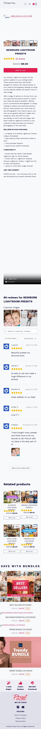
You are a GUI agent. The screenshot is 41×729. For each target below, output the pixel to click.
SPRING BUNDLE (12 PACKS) (20, 630)
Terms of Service (20, 715)
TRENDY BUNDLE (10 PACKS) (20, 671)
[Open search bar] (25, 4)
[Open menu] (29, 4)
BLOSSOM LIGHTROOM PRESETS (11, 507)
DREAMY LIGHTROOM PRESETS (29, 506)
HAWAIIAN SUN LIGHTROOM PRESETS (29, 541)
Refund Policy (20, 721)
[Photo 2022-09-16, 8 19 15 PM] (20, 27)
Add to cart (20, 70)
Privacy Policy (21, 718)
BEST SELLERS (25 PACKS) (20, 605)
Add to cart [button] (11, 518)
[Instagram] (18, 707)
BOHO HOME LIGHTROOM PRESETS (12, 541)
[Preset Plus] (10, 4)
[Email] (23, 707)
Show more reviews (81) (20, 468)
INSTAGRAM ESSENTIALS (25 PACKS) (21, 617)
